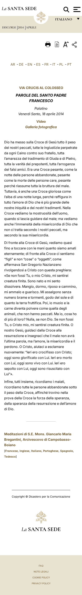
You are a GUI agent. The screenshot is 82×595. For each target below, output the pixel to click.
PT (69, 64)
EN (30, 64)
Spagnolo (66, 451)
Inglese (24, 451)
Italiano (36, 451)
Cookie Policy (41, 577)
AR (13, 64)
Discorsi (9, 27)
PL (61, 64)
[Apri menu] (76, 9)
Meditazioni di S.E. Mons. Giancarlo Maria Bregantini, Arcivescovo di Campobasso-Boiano (37, 439)
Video (41, 121)
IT (53, 64)
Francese (11, 451)
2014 (21, 27)
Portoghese (50, 451)
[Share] (75, 45)
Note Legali (41, 571)
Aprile (31, 27)
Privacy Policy (41, 583)
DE (21, 64)
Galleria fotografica (41, 127)
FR (46, 64)
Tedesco (10, 456)
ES (38, 64)
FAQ (41, 565)
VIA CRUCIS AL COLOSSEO (41, 88)
